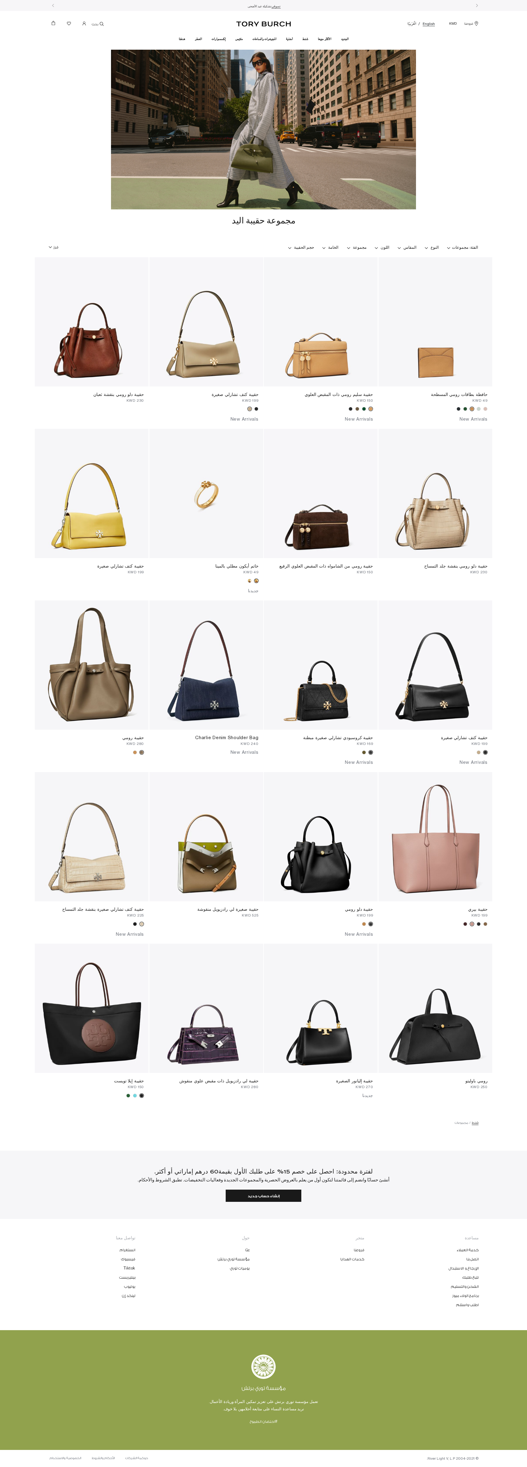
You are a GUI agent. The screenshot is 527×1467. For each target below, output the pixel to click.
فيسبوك (128, 1259)
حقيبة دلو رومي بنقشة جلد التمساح (456, 565)
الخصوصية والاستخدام (65, 1458)
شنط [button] (305, 39)
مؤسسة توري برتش (234, 1259)
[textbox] (56, 245)
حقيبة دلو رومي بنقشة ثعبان (118, 394)
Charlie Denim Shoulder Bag (227, 737)
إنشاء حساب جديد (264, 1196)
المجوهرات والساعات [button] (264, 39)
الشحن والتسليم (465, 1286)
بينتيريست (127, 1277)
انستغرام (127, 1250)
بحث (95, 24)
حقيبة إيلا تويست (129, 1080)
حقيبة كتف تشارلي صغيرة (235, 394)
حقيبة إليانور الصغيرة (354, 1080)
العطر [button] (198, 39)
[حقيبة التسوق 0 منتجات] (56, 25)
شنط (475, 1123)
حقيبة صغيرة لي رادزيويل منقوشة (228, 909)
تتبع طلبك (470, 1277)
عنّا (247, 1250)
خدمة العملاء (468, 1250)
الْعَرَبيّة (411, 24)
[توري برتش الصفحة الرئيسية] (263, 23)
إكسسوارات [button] (219, 39)
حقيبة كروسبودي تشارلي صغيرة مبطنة (338, 737)
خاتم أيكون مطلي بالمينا (236, 565)
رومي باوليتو (476, 1080)
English (429, 24)
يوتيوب (129, 1286)
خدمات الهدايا (352, 1259)
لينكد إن (128, 1296)
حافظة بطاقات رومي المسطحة (459, 394)
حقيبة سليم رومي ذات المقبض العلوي (339, 394)
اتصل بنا (472, 1259)
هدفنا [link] (182, 39)
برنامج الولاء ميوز (465, 1296)
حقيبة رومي (133, 737)
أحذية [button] (289, 39)
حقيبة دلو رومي (359, 909)
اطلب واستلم (467, 1305)
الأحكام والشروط (103, 1458)
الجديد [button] (345, 39)
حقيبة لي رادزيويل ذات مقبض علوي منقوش (219, 1080)
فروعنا (468, 24)
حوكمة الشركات (136, 1458)
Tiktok (129, 1268)
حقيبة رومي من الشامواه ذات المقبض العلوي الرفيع (326, 565)
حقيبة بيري (478, 909)
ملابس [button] (239, 39)
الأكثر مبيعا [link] (324, 39)
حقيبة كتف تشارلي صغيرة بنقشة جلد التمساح (103, 909)
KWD (453, 24)
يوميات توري (240, 1268)
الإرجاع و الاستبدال (464, 1268)
